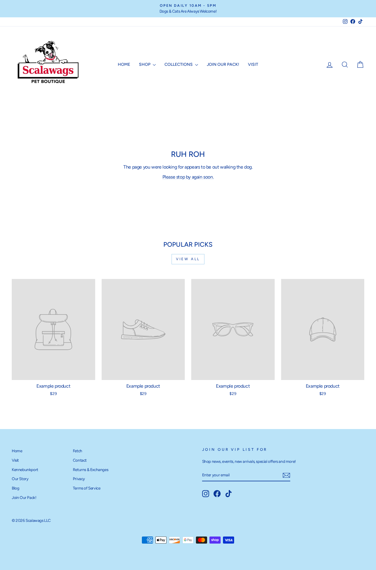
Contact (80, 460)
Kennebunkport (25, 469)
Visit (253, 64)
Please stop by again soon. (188, 177)
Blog (15, 488)
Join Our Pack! (223, 64)
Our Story (20, 478)
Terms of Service (86, 488)
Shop (145, 64)
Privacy (79, 478)
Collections (179, 64)
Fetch (77, 450)
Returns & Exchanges (90, 469)
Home (124, 64)
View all (188, 259)
